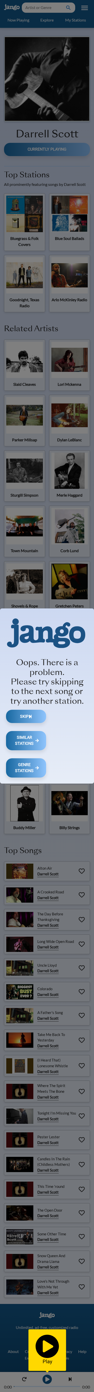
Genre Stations (24, 767)
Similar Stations (24, 740)
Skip (24, 716)
